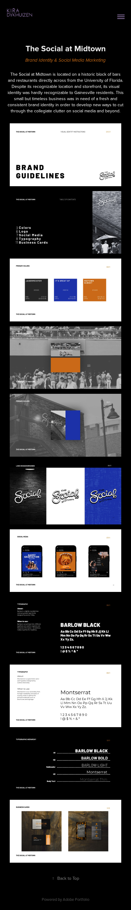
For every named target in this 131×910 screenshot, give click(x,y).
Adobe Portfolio (76, 899)
